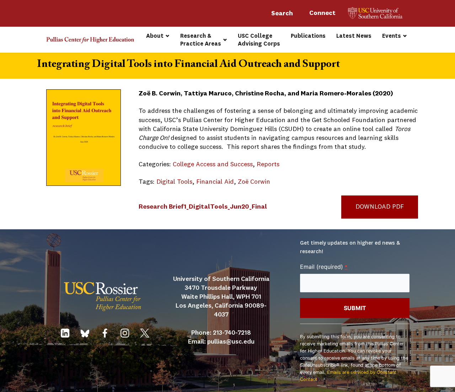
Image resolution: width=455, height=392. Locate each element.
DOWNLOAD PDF (379, 207)
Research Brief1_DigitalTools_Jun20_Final (203, 207)
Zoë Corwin (254, 182)
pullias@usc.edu (231, 342)
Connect (323, 13)
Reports (268, 164)
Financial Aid (215, 182)
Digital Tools (174, 182)
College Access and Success (213, 164)
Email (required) (323, 266)
